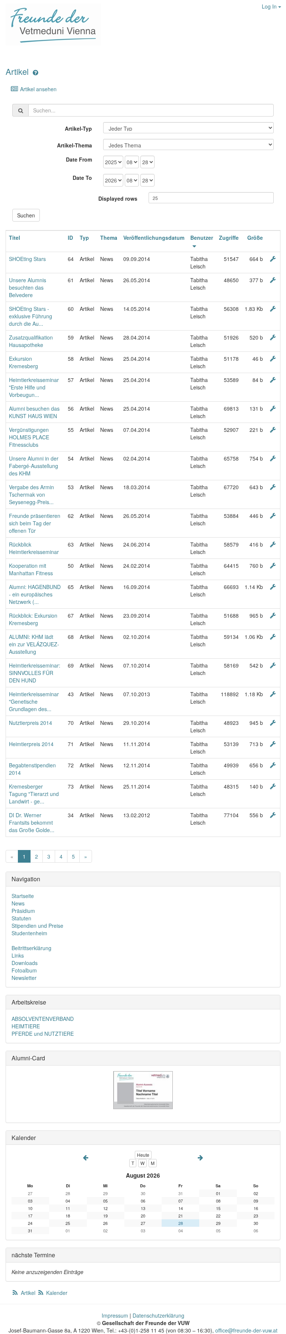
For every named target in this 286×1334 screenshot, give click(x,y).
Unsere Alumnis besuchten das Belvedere (27, 287)
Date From (79, 159)
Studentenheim (29, 933)
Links (18, 955)
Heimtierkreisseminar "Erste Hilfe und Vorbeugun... (34, 387)
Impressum (115, 1315)
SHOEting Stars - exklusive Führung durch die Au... (30, 316)
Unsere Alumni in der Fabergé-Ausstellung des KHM (33, 466)
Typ (84, 237)
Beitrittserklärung (31, 948)
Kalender (56, 1292)
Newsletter (24, 977)
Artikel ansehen (38, 89)
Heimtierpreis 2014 (31, 744)
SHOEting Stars (27, 258)
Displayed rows (117, 198)
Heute (143, 1155)
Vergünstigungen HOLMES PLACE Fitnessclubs (29, 437)
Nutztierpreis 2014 (30, 722)
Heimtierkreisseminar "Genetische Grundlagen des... (34, 701)
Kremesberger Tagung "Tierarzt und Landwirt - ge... (34, 794)
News (18, 903)
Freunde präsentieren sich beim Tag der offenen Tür (34, 523)
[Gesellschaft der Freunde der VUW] (50, 24)
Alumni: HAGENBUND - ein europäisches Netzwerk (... (35, 594)
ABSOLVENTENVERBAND (43, 1018)
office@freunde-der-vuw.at (246, 1330)
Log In (270, 6)
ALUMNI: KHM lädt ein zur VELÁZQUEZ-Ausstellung (34, 644)
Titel (14, 237)
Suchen (26, 215)
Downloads (25, 963)
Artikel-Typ (78, 128)
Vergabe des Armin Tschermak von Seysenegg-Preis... (31, 494)
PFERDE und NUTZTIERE (43, 1033)
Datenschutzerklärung (158, 1315)
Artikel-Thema (74, 145)
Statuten (21, 918)
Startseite (23, 896)
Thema (108, 237)
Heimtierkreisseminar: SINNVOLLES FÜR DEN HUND (34, 673)
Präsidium (23, 910)
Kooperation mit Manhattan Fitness (31, 569)
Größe (255, 237)
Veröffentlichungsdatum (153, 237)
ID (70, 237)
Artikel (17, 71)
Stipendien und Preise (37, 925)
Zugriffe (229, 237)
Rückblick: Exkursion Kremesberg (33, 619)
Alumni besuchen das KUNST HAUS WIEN (34, 412)
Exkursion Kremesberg (23, 362)
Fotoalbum (24, 970)
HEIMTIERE (26, 1026)
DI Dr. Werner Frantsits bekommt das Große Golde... (31, 822)
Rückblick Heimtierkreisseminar (34, 548)
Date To (82, 177)
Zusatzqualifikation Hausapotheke (31, 341)
